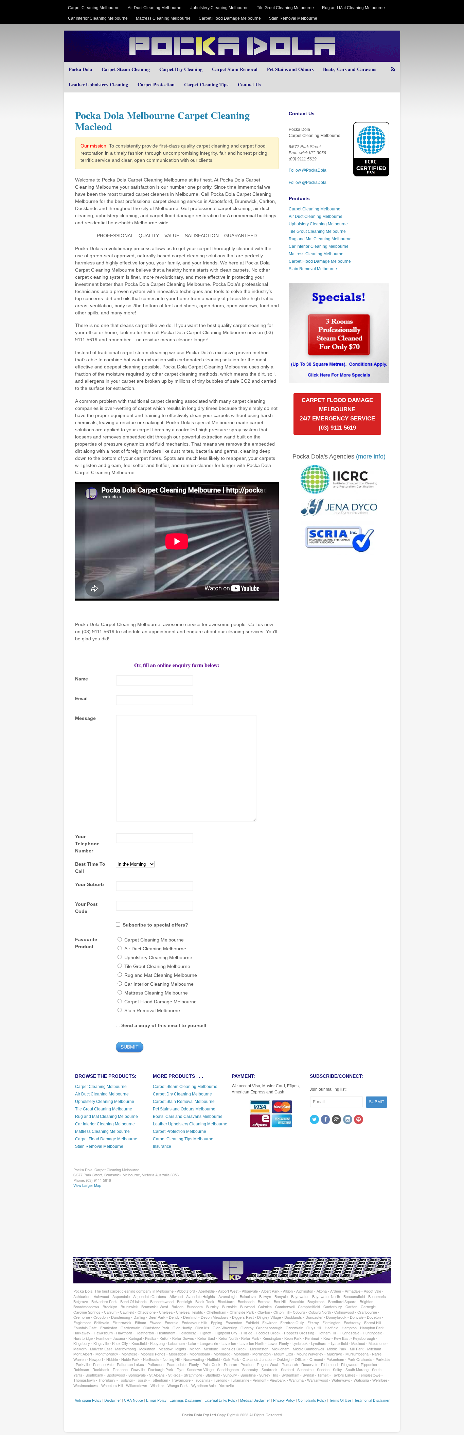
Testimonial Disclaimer (372, 1400)
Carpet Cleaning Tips (206, 84)
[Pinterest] (359, 1120)
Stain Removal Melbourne (293, 18)
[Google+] (337, 1120)
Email (81, 698)
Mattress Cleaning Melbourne (163, 18)
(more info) (371, 456)
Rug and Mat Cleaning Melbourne (353, 7)
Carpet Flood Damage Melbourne (230, 18)
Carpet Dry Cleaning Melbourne (182, 1094)
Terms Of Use (340, 1400)
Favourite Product (86, 943)
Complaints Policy (312, 1400)
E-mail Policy (156, 1400)
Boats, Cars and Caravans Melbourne (187, 1116)
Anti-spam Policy (88, 1400)
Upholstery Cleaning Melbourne (219, 7)
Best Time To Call (90, 867)
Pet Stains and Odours (290, 69)
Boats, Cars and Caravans (349, 69)
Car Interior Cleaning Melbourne (98, 18)
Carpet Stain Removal (234, 69)
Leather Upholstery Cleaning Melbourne (190, 1124)
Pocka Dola (80, 69)
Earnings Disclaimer (185, 1400)
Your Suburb (89, 884)
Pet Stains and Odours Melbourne (184, 1109)
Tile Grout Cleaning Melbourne (285, 7)
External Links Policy (220, 1400)
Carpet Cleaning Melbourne (94, 7)
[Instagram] (348, 1120)
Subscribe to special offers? (155, 925)
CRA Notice (133, 1400)
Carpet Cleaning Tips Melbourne (183, 1139)
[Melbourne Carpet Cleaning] (232, 58)
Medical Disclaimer (255, 1400)
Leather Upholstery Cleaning (98, 84)
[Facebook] (326, 1120)
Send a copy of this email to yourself (164, 1025)
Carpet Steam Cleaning (126, 69)
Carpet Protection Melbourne (179, 1131)
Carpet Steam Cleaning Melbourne (185, 1086)
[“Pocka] (339, 380)
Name (81, 678)
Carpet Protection (156, 84)
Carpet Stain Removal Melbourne (184, 1101)
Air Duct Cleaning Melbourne (154, 7)
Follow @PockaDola (307, 170)
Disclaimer (112, 1400)
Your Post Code (86, 907)
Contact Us (249, 84)
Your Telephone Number (87, 843)
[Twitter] (315, 1120)
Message (85, 718)
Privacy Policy (284, 1400)
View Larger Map (87, 1185)
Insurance (162, 1146)
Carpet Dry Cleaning (180, 69)
